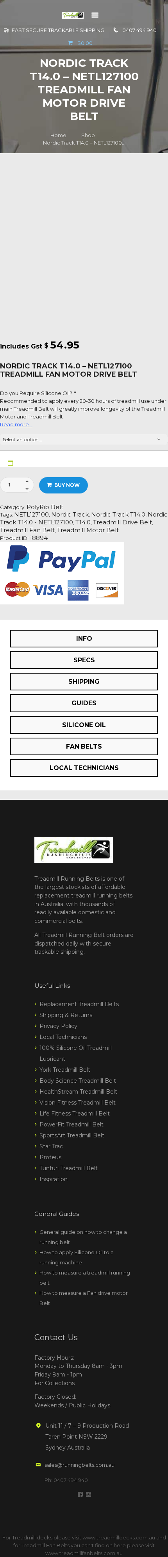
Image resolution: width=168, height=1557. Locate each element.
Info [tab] (84, 638)
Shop (88, 135)
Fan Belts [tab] (84, 746)
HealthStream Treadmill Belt (78, 1091)
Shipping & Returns (65, 1015)
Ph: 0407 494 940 (66, 1480)
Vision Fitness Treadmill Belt (77, 1102)
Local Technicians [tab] (84, 768)
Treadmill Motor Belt (88, 530)
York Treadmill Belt (64, 1069)
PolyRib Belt (45, 507)
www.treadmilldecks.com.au (118, 1537)
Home (58, 135)
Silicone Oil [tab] (84, 725)
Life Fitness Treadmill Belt (74, 1113)
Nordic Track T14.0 (118, 514)
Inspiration (53, 1179)
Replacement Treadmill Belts (79, 1004)
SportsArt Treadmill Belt (71, 1135)
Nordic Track (70, 514)
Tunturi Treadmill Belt (68, 1168)
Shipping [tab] (84, 681)
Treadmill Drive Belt (122, 522)
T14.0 (83, 522)
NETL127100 (31, 514)
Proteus (50, 1157)
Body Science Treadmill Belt (77, 1080)
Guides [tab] (84, 703)
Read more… (16, 424)
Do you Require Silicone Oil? (37, 393)
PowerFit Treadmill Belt (71, 1124)
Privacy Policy (58, 1026)
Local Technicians (63, 1036)
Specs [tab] (84, 660)
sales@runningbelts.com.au (79, 1465)
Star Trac (51, 1146)
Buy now (67, 485)
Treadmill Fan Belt (27, 530)
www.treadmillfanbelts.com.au (84, 1553)
